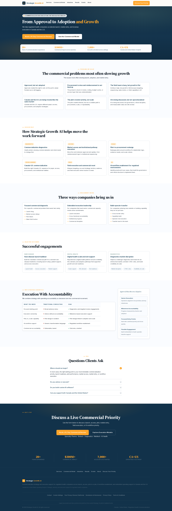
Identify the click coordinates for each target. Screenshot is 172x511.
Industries (70, 2)
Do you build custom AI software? (85, 387)
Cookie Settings (58, 495)
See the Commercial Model (68, 36)
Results (77, 2)
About (89, 2)
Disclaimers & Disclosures (93, 495)
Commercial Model (59, 2)
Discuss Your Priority (141, 3)
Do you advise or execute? (85, 382)
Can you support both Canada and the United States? (85, 393)
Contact (49, 495)
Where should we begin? (86, 368)
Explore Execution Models (103, 432)
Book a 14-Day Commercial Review (38, 36)
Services (49, 2)
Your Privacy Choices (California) (74, 495)
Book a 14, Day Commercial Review (72, 432)
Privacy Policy (107, 495)
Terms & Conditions (119, 495)
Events (84, 2)
